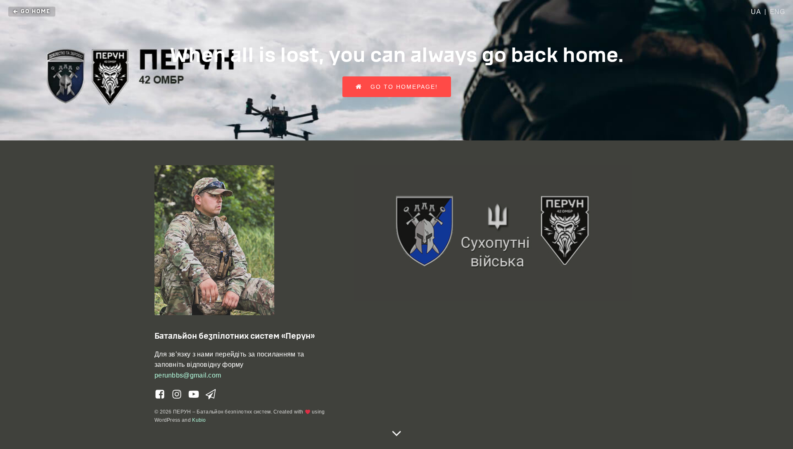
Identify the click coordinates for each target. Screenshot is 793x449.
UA (756, 11)
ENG (777, 11)
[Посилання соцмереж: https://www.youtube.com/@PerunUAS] (196, 394)
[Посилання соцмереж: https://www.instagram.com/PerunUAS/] (179, 394)
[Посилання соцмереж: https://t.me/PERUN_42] (213, 394)
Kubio (199, 420)
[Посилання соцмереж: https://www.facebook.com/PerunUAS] (162, 394)
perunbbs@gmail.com (187, 375)
